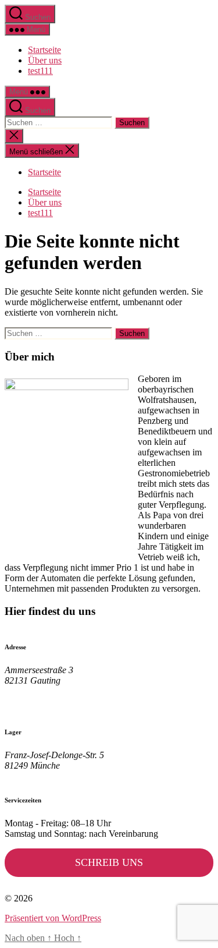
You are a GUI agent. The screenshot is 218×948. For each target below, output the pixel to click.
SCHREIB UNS (109, 862)
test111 (40, 71)
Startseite (44, 50)
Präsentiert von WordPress (53, 918)
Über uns (45, 60)
